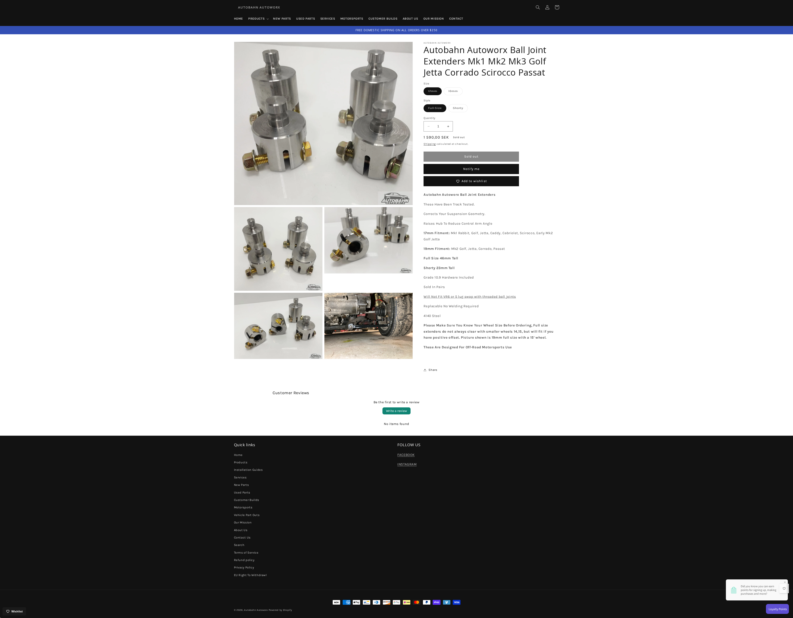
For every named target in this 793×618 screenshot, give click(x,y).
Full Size (437, 109)
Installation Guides (248, 470)
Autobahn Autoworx (256, 610)
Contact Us (242, 537)
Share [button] (433, 370)
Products (241, 462)
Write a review (396, 411)
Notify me (471, 169)
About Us (241, 530)
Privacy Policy (244, 567)
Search (239, 545)
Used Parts (242, 492)
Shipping (430, 143)
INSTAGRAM (407, 464)
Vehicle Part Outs (247, 515)
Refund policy (244, 560)
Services (240, 477)
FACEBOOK (406, 455)
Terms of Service (246, 552)
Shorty (460, 109)
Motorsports (243, 507)
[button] (258, 18)
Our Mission (243, 522)
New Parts (241, 485)
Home (238, 455)
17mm (435, 92)
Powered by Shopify (280, 610)
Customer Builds (246, 500)
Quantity (429, 118)
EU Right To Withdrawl (250, 575)
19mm (455, 92)
